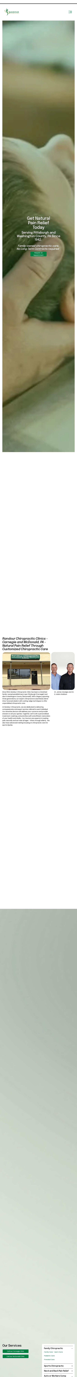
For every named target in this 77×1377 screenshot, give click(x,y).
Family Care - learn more (53, 1352)
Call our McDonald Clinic (16, 1356)
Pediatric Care (49, 1356)
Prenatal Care (49, 1359)
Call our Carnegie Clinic (15, 1351)
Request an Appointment (38, 254)
